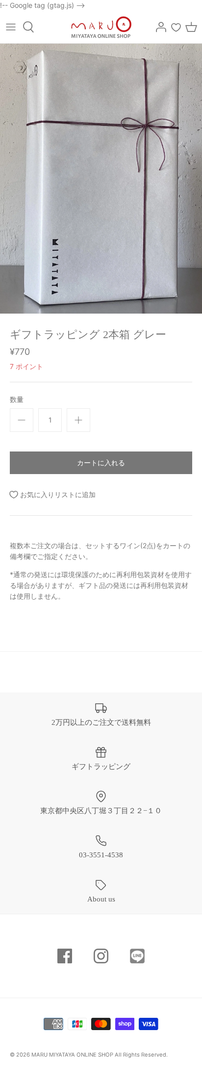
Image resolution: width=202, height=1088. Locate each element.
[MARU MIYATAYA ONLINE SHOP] (101, 27)
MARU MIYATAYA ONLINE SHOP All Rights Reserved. (99, 1054)
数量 (17, 399)
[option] (101, 178)
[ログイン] (158, 27)
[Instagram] (101, 956)
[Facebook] (64, 956)
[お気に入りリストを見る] (176, 27)
